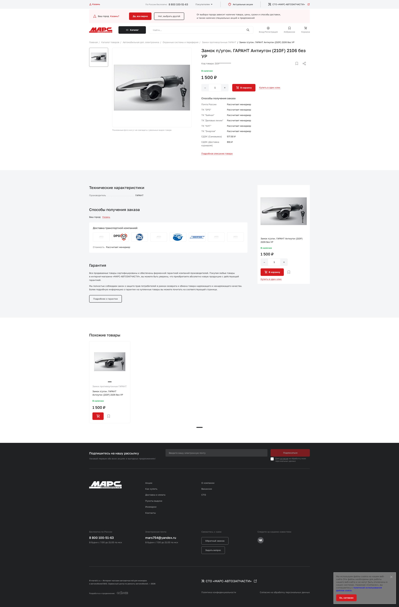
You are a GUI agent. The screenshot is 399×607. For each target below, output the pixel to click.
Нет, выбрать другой (169, 16)
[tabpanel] (109, 382)
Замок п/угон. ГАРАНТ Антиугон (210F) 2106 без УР (107, 393)
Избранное (289, 32)
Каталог (134, 30)
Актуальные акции (243, 4)
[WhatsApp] (303, 67)
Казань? (114, 16)
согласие (284, 458)
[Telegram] (288, 67)
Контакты (150, 513)
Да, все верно (140, 16)
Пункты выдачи (153, 500)
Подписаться (290, 452)
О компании (207, 483)
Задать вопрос (213, 550)
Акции (148, 483)
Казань (106, 217)
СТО (203, 494)
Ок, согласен (346, 597)
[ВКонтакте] (293, 67)
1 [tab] (199, 427)
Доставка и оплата (155, 494)
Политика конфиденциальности (218, 592)
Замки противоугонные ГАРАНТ (109, 386)
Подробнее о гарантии (105, 298)
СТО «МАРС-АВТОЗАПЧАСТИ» (288, 4)
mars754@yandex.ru (160, 537)
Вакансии (206, 488)
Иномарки (150, 506)
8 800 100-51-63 (178, 4)
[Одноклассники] (298, 67)
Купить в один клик (269, 87)
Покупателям (202, 4)
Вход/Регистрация (268, 32)
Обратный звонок (215, 540)
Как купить (151, 488)
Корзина (305, 32)
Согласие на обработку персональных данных (285, 592)
